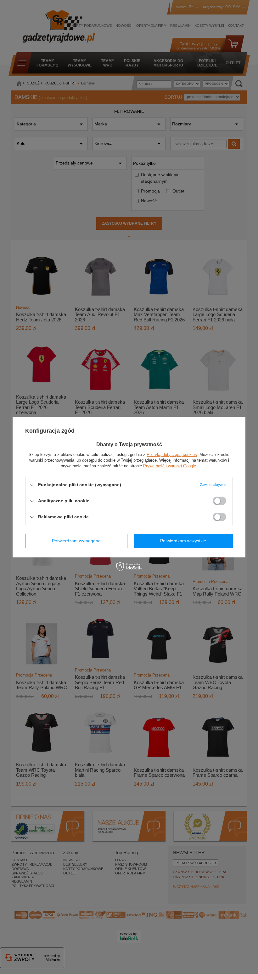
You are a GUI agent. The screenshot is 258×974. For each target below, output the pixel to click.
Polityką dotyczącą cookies (172, 454)
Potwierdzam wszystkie (183, 540)
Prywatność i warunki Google (169, 465)
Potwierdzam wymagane (76, 540)
